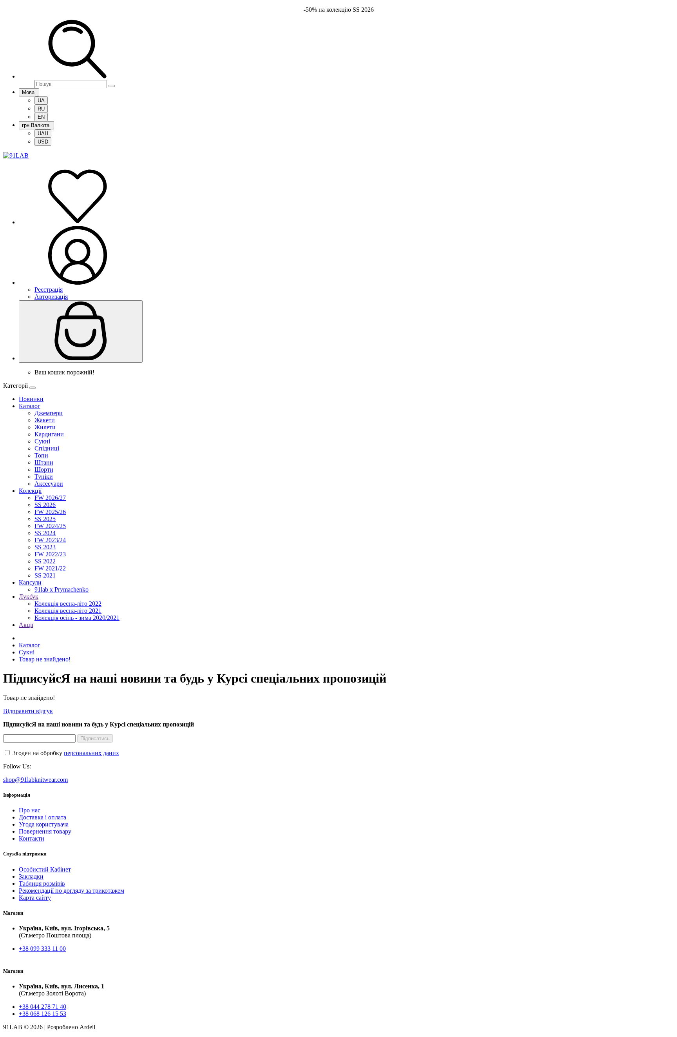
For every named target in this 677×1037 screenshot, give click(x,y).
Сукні (42, 441)
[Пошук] (77, 76)
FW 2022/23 (50, 554)
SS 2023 (45, 547)
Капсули (30, 582)
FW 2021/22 (50, 568)
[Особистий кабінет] (77, 282)
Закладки (31, 876)
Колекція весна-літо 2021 (67, 610)
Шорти (43, 469)
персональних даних (91, 753)
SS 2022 (45, 561)
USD (43, 142)
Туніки (43, 476)
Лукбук (28, 596)
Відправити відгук (28, 711)
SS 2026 (45, 504)
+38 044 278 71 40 (42, 1006)
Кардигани (49, 434)
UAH (43, 133)
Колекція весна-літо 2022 (67, 603)
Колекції (30, 490)
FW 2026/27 (50, 497)
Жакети (44, 420)
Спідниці (46, 448)
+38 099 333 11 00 (42, 948)
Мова (29, 92)
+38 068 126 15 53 (42, 1013)
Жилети (45, 427)
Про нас (29, 810)
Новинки (31, 399)
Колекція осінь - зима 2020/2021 (76, 617)
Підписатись (95, 738)
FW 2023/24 (50, 540)
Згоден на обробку (65, 753)
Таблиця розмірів (42, 883)
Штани (43, 462)
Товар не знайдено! (45, 659)
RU (41, 109)
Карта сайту (35, 897)
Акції (26, 624)
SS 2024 (45, 533)
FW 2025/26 (50, 512)
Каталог (29, 406)
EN (41, 117)
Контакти (31, 838)
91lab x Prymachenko (61, 589)
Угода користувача (44, 824)
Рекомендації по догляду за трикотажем (71, 890)
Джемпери (48, 413)
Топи (41, 455)
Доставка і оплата (42, 817)
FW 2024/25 (50, 526)
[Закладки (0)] (77, 222)
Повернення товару (45, 831)
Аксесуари (48, 483)
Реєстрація (48, 289)
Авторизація (51, 296)
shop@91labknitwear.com (35, 779)
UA (41, 101)
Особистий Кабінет (45, 869)
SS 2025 (45, 519)
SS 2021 (45, 575)
